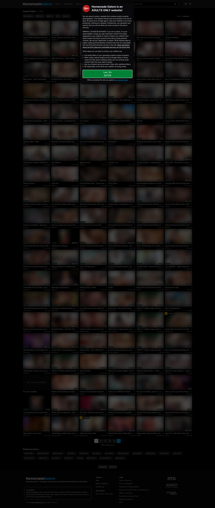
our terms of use (121, 80)
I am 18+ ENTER (107, 74)
